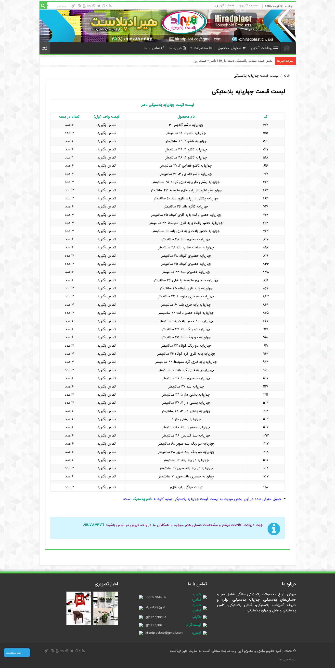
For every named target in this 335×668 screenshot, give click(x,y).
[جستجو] (43, 5)
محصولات (200, 48)
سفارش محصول (229, 48)
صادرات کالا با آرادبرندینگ (288, 660)
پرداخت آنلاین (261, 48)
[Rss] (110, 6)
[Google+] (104, 6)
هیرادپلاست (179, 651)
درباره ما (175, 48)
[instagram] (79, 6)
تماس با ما (152, 48)
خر (271, 60)
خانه (287, 47)
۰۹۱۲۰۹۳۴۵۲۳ (155, 607)
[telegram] (73, 6)
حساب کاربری (248, 5)
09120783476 (155, 597)
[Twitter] (99, 6)
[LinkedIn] (89, 6)
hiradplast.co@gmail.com (164, 632)
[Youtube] (84, 6)
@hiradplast (154, 625)
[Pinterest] (94, 6)
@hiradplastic (155, 617)
